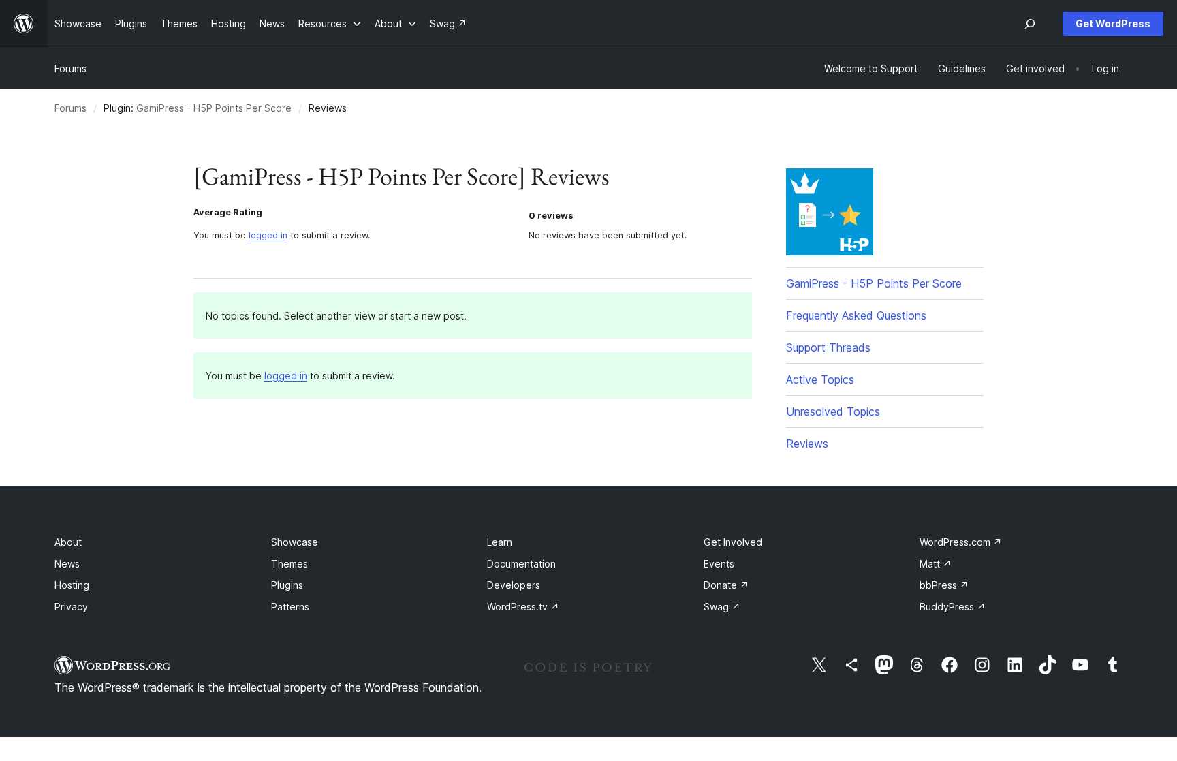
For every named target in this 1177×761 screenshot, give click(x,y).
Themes (289, 564)
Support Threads (828, 347)
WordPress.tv (523, 606)
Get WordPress (1113, 23)
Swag (722, 606)
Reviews (807, 443)
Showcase (294, 542)
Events (719, 564)
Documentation (521, 564)
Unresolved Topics (833, 411)
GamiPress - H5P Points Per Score (214, 108)
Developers (513, 585)
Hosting (71, 585)
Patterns (290, 606)
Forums (70, 68)
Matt (936, 564)
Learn (499, 542)
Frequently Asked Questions (856, 315)
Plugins (287, 585)
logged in (268, 235)
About (68, 542)
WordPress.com (961, 542)
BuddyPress (953, 606)
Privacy (71, 606)
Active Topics (820, 379)
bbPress (944, 585)
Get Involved (733, 542)
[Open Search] (1030, 24)
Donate (726, 585)
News (67, 564)
